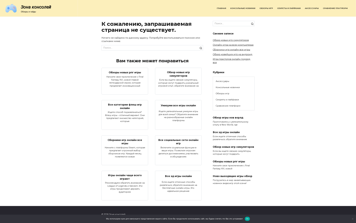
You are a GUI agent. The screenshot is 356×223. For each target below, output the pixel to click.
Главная (221, 8)
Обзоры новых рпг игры (125, 72)
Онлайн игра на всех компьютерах (233, 45)
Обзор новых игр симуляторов (178, 74)
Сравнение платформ (335, 8)
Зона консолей (36, 7)
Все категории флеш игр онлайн (125, 106)
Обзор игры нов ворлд (228, 117)
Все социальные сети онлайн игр (178, 141)
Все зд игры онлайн (178, 176)
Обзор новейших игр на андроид (232, 54)
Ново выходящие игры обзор (232, 176)
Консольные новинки (242, 8)
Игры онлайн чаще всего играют (125, 177)
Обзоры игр (266, 8)
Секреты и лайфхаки (289, 8)
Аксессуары (312, 8)
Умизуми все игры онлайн (178, 105)
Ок (247, 219)
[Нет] (352, 218)
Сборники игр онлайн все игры (125, 141)
